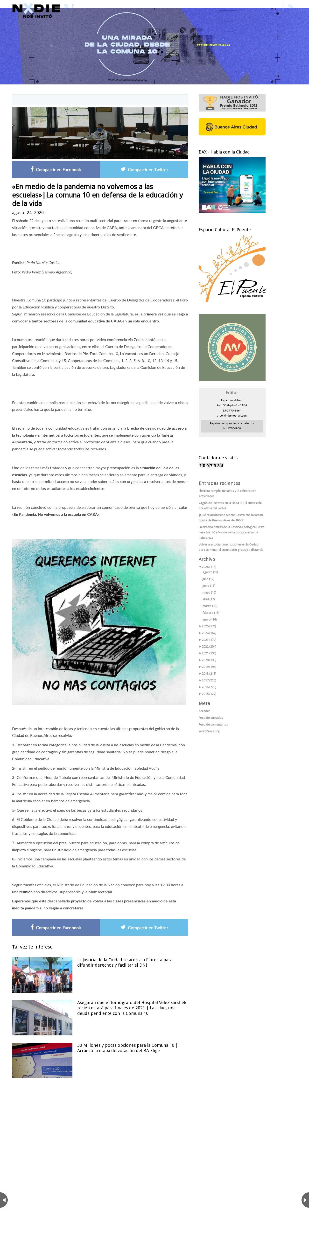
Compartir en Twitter (148, 170)
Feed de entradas (211, 717)
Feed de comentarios (213, 724)
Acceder (204, 711)
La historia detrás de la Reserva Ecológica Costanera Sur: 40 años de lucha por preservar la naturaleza (232, 532)
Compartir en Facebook (58, 170)
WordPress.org (209, 731)
